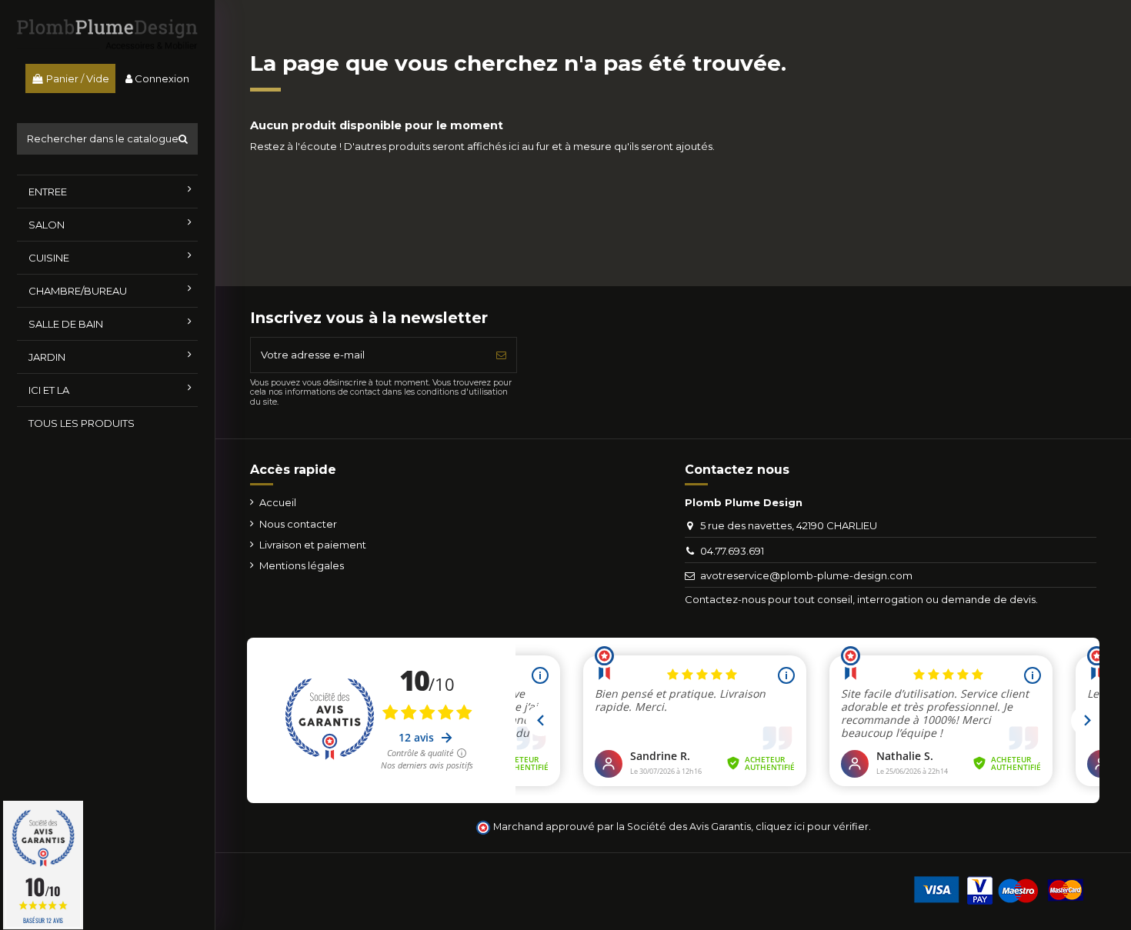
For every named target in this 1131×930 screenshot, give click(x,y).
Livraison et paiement (312, 544)
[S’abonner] (501, 355)
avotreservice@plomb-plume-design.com (806, 575)
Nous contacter (298, 524)
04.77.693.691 (732, 551)
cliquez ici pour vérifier (812, 826)
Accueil (277, 502)
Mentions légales (301, 565)
